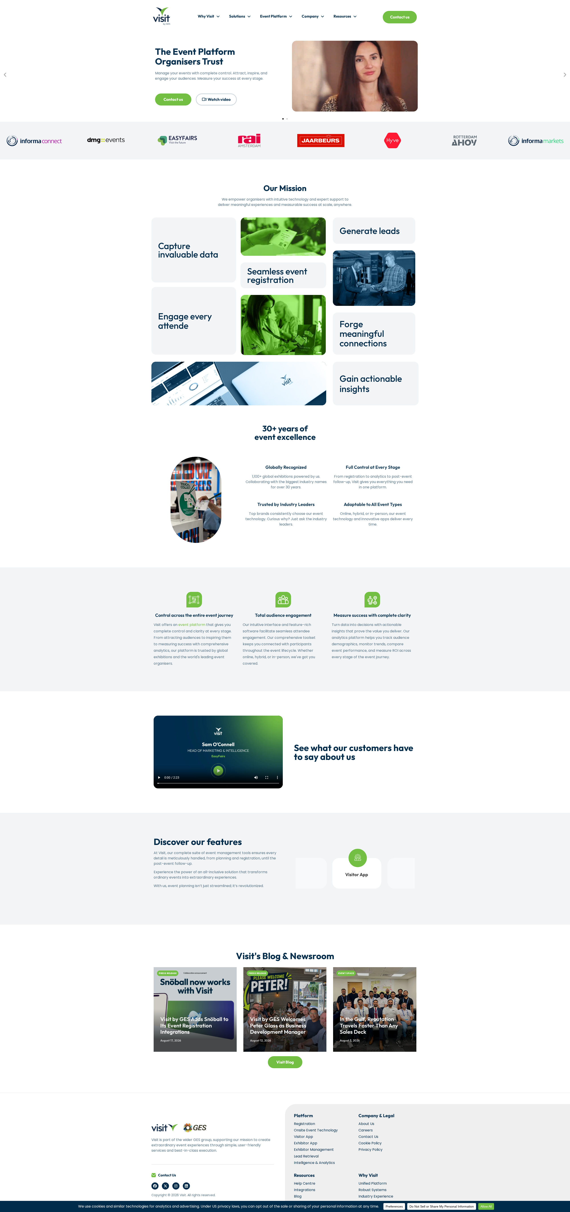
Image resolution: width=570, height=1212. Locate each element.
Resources (342, 16)
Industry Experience (375, 1196)
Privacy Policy (370, 1149)
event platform (191, 624)
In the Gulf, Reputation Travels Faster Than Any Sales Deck (369, 1025)
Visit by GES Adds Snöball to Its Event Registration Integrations (194, 1025)
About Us (366, 1123)
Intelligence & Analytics (314, 1162)
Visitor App (303, 1136)
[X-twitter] (165, 1186)
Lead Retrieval (306, 1156)
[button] (5, 74)
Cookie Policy (370, 1143)
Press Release (168, 973)
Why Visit (206, 16)
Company (310, 16)
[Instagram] (175, 1186)
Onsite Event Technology (316, 1130)
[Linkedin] (186, 1186)
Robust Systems (372, 1189)
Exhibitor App (305, 1143)
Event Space (346, 973)
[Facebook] (155, 1186)
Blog (297, 1196)
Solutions (237, 16)
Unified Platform (372, 1183)
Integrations (304, 1189)
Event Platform (273, 16)
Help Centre (304, 1183)
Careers (365, 1130)
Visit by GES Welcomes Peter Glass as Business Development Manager (278, 1025)
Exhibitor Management (314, 1149)
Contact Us (167, 1175)
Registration (304, 1123)
